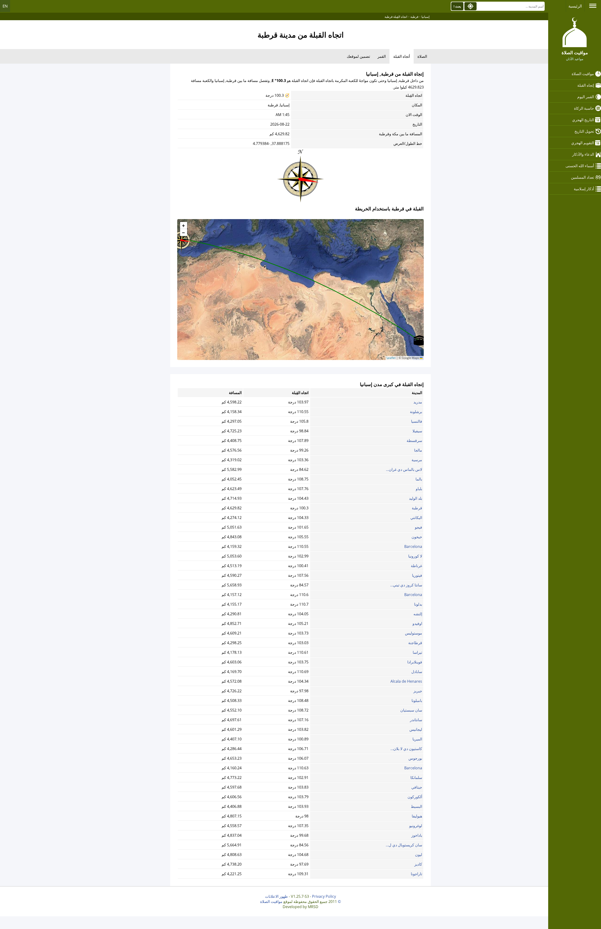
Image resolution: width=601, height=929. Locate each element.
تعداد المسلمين (582, 177)
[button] (181, 239)
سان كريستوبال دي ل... (404, 845)
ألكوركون (415, 796)
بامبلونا (417, 700)
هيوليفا (417, 816)
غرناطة (416, 565)
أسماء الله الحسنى (580, 165)
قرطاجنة (415, 642)
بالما (419, 479)
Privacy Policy (324, 896)
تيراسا (417, 652)
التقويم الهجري (582, 142)
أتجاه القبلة (401, 56)
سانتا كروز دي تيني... (406, 585)
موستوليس (413, 633)
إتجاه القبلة (585, 85)
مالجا (418, 450)
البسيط (416, 806)
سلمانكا (416, 777)
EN (5, 6)
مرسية (417, 459)
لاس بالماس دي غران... (404, 469)
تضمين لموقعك (358, 56)
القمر (382, 56)
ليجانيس (415, 729)
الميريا (417, 739)
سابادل (416, 671)
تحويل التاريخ (584, 131)
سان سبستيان (411, 710)
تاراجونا (416, 873)
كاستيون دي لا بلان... (406, 748)
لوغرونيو (415, 825)
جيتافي (416, 787)
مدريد (417, 402)
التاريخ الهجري (583, 119)
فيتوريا (417, 575)
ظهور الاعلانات (276, 896)
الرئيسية (575, 6)
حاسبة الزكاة (584, 108)
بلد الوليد (415, 498)
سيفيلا (417, 431)
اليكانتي (416, 517)
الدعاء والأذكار (583, 154)
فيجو (418, 527)
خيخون (417, 536)
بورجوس (415, 758)
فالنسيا (416, 421)
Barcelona (413, 546)
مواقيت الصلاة (583, 73)
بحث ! (457, 6)
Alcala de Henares (406, 681)
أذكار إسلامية (584, 188)
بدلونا (418, 604)
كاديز (418, 864)
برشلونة (416, 411)
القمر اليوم (585, 96)
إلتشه (417, 613)
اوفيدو (417, 623)
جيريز (417, 690)
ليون (418, 854)
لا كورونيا (415, 556)
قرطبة (417, 508)
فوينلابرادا (414, 662)
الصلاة (422, 56)
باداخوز (416, 835)
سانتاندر (416, 719)
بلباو (419, 488)
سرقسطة (414, 440)
